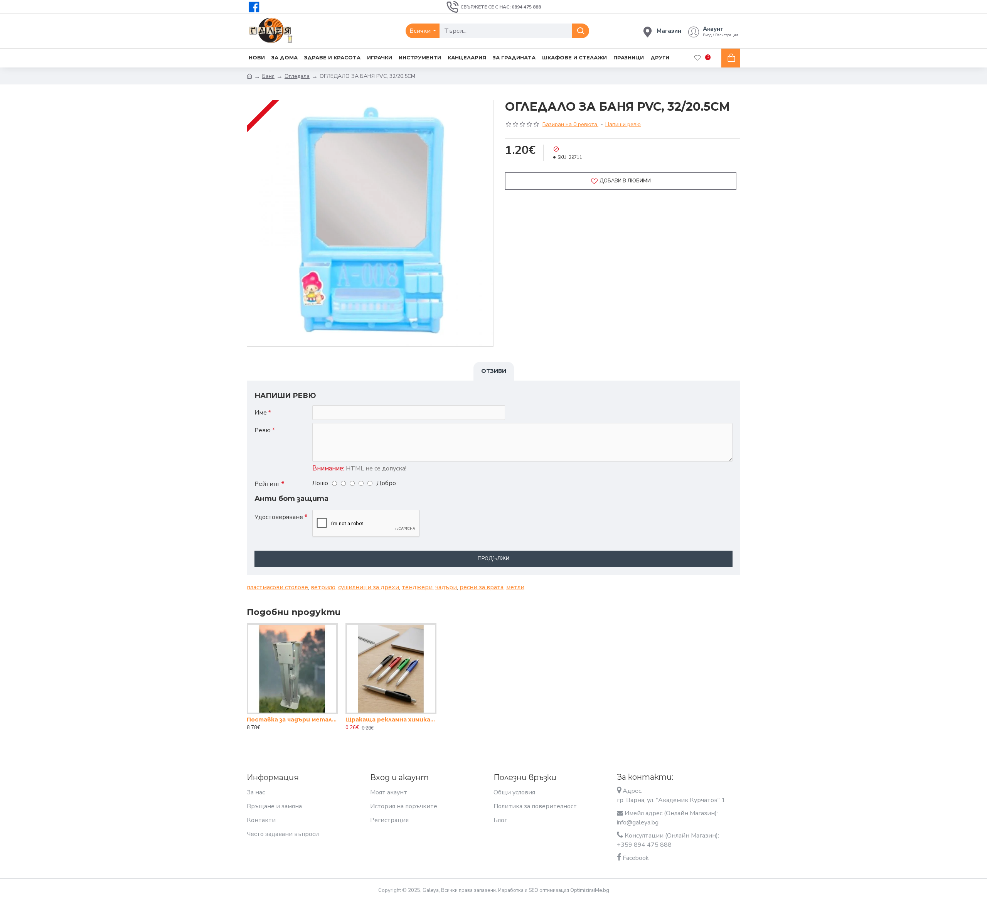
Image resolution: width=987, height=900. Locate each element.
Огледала (297, 76)
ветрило (323, 587)
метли (515, 587)
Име (260, 412)
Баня (268, 76)
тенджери (417, 587)
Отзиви (493, 370)
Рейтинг (267, 484)
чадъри (446, 587)
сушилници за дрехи (368, 587)
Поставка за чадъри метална (292, 719)
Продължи (493, 558)
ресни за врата (482, 587)
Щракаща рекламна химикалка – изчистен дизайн (390, 719)
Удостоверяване (278, 517)
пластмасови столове (277, 587)
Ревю (262, 430)
